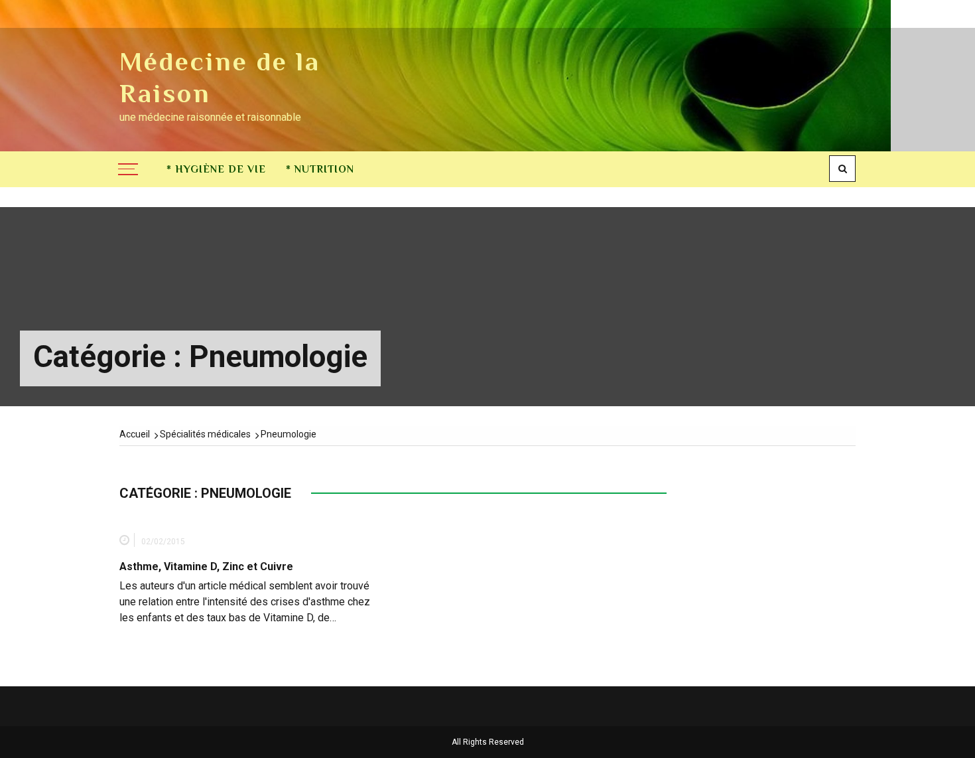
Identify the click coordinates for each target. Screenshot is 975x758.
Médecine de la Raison (219, 77)
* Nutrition (320, 169)
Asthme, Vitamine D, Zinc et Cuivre (206, 566)
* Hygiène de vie (216, 169)
